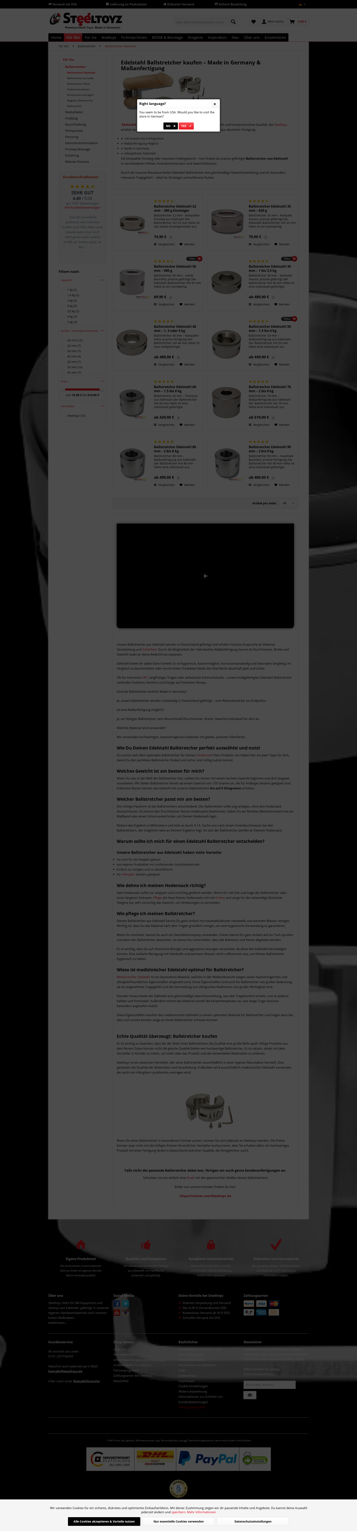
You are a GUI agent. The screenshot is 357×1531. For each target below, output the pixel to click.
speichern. (179, 1512)
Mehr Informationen (201, 1512)
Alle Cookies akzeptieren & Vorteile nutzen (104, 1521)
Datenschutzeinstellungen (252, 1521)
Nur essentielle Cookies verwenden (179, 1521)
